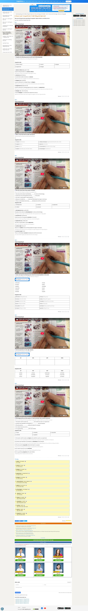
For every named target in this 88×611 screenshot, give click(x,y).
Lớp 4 (51, 1)
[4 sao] (69, 520)
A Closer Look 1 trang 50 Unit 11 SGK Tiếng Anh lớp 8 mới (30, 16)
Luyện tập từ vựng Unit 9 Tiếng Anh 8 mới (22, 602)
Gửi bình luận (18, 592)
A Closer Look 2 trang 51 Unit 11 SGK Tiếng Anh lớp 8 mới (26, 525)
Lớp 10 (33, 1)
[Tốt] (66, 96)
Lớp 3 (54, 1)
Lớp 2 (57, 1)
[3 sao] (68, 520)
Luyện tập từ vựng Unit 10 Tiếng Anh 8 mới (22, 601)
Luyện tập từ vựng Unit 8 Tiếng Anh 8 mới (22, 603)
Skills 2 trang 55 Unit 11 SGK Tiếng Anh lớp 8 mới (24, 532)
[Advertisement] (80, 40)
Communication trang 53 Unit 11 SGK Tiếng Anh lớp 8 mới (26, 528)
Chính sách (24, 607)
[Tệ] (63, 96)
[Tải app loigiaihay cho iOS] (82, 16)
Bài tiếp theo (43, 523)
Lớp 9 (36, 1)
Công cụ (63, 1)
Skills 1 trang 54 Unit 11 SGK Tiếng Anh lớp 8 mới (24, 530)
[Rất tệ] (62, 96)
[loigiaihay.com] (20, 1)
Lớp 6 (45, 1)
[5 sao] (70, 520)
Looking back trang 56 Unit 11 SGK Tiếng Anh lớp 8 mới (25, 535)
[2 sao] (67, 520)
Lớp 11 (30, 1)
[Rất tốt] (68, 96)
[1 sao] (66, 520)
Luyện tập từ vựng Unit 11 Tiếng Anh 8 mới (80, 21)
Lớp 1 (60, 1)
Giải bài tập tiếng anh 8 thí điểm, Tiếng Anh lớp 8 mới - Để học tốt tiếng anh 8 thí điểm (30, 14)
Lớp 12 (27, 1)
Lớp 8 (39, 1)
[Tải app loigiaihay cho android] (76, 16)
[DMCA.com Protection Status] (35, 609)
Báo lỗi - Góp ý (43, 542)
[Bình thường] (65, 96)
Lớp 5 (48, 1)
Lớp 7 (42, 1)
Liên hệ (19, 607)
